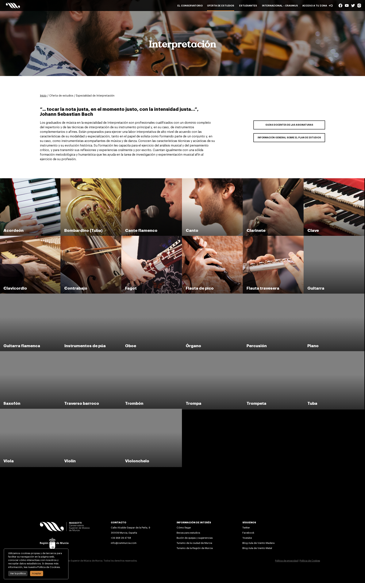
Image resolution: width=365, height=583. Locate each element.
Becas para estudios (188, 533)
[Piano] (334, 295)
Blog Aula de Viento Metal (257, 548)
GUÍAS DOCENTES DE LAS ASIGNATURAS (289, 125)
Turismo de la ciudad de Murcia (194, 543)
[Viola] (30, 410)
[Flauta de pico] (212, 237)
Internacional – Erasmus (280, 5)
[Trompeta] (273, 352)
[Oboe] (152, 295)
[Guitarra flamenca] (30, 295)
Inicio (43, 95)
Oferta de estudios (220, 5)
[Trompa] (212, 352)
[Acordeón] (30, 179)
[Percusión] (273, 295)
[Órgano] (212, 295)
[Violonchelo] (152, 410)
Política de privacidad (286, 561)
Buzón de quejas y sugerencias (195, 538)
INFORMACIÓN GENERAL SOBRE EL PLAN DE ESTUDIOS (289, 137)
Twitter (246, 527)
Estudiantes (248, 5)
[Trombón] (152, 352)
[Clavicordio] (30, 237)
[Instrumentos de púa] (91, 295)
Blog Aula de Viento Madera (258, 543)
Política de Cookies (310, 561)
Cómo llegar (184, 527)
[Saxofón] (30, 352)
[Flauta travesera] (273, 237)
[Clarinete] (273, 179)
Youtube (247, 538)
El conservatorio (190, 5)
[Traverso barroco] (91, 352)
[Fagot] (152, 237)
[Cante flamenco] (152, 179)
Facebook (248, 533)
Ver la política (18, 573)
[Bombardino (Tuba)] (91, 179)
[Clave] (334, 179)
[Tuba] (334, 352)
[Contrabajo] (91, 237)
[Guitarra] (334, 237)
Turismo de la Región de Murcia (195, 548)
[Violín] (91, 410)
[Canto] (212, 179)
